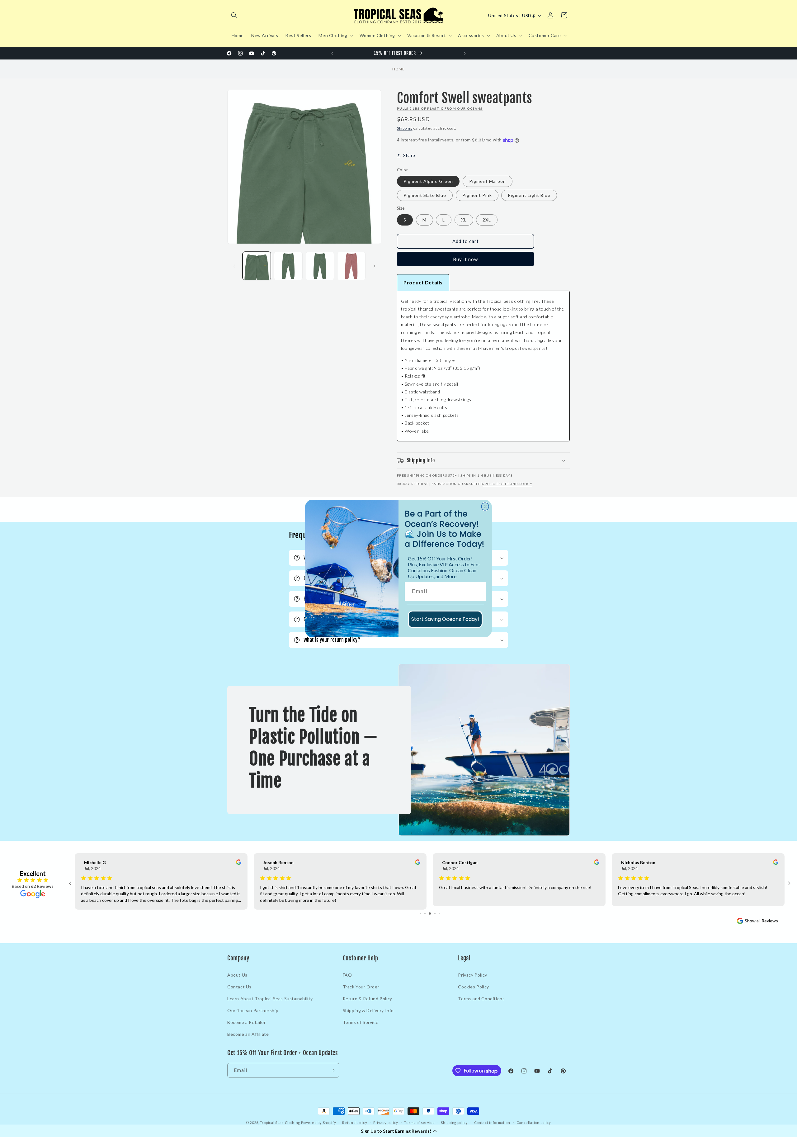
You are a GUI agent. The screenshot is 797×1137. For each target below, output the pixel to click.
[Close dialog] (485, 506)
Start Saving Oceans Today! (445, 619)
